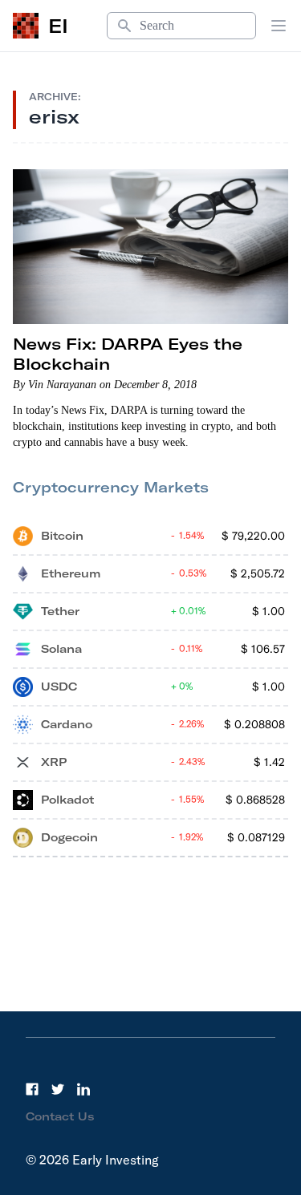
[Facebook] (32, 1089)
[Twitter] (57, 1089)
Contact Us (60, 1116)
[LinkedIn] (83, 1089)
